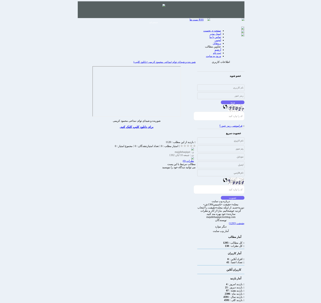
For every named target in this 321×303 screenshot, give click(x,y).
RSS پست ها (197, 19)
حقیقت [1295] (236, 223)
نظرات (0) (188, 161)
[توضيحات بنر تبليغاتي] (164, 5)
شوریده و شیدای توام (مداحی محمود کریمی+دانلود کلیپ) (164, 62)
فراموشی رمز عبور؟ (230, 125)
